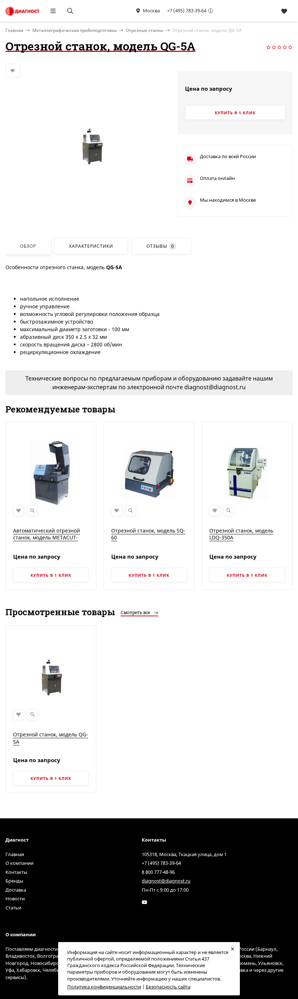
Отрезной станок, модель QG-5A (50, 738)
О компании (19, 863)
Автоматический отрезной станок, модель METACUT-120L (46, 537)
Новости (15, 898)
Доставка (15, 890)
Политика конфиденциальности (104, 986)
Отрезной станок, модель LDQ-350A (241, 534)
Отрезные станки (144, 30)
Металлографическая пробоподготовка (74, 30)
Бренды (14, 880)
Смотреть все (136, 612)
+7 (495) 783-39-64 (186, 10)
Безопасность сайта (168, 986)
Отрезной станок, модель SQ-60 (148, 534)
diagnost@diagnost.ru (166, 880)
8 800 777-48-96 (158, 872)
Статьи (13, 907)
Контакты (16, 872)
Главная (14, 854)
